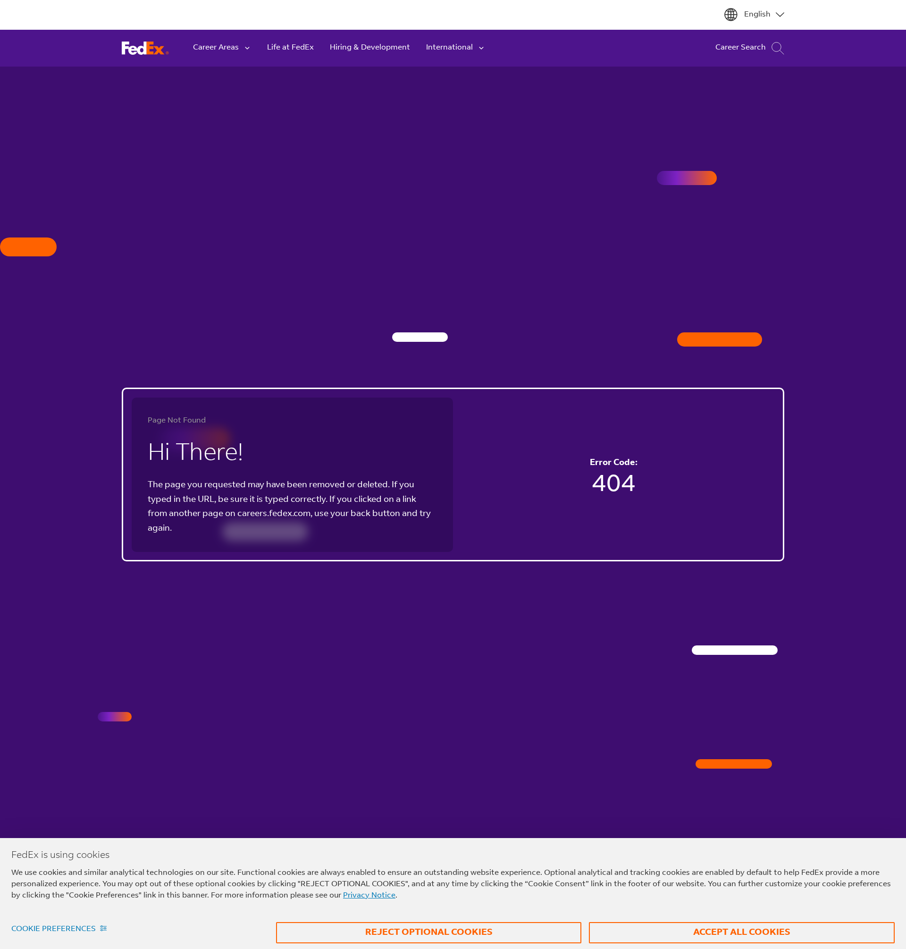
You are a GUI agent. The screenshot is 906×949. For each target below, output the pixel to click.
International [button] (449, 47)
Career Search (740, 47)
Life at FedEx (290, 47)
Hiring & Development (370, 47)
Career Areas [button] (216, 47)
